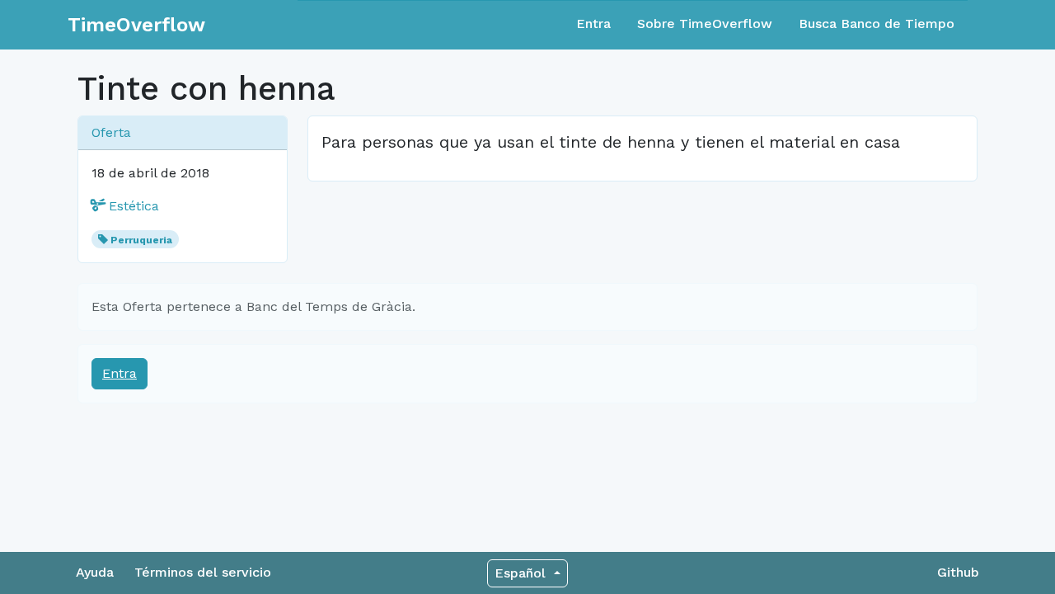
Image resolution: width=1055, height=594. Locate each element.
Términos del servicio (202, 572)
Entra (593, 23)
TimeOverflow (136, 24)
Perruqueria (141, 240)
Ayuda (95, 572)
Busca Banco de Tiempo (876, 23)
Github (958, 572)
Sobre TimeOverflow (704, 23)
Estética (132, 206)
